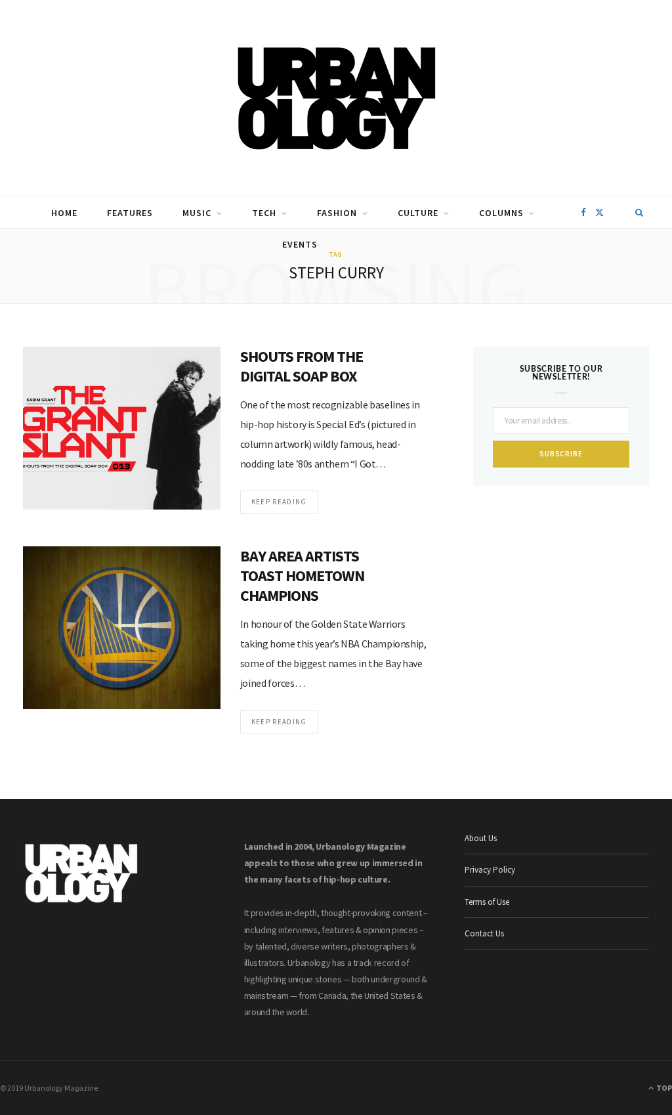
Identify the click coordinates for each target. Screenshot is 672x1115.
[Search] (639, 213)
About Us (481, 838)
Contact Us (484, 933)
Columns (501, 213)
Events (300, 244)
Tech (264, 213)
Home (64, 213)
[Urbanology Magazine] (336, 98)
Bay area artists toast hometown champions (302, 575)
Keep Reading (279, 501)
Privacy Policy (490, 869)
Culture (418, 213)
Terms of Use (487, 901)
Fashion (337, 213)
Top (663, 1088)
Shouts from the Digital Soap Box (302, 366)
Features (130, 213)
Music (196, 213)
